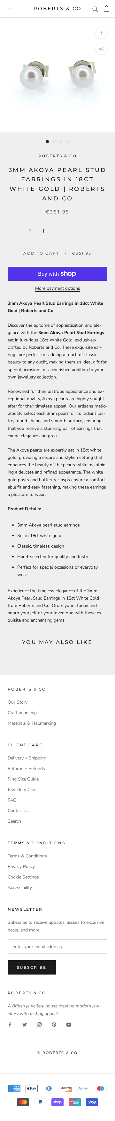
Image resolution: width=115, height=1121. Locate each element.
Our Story (17, 702)
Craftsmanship (22, 713)
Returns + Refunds (26, 769)
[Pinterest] (54, 1024)
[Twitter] (24, 1024)
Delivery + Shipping (27, 758)
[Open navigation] (9, 8)
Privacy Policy (21, 866)
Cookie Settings (23, 877)
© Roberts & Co (57, 1052)
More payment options (57, 288)
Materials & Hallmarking (32, 723)
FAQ (12, 800)
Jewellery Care (22, 790)
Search (14, 821)
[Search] (95, 8)
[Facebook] (10, 1024)
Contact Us (19, 811)
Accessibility (20, 888)
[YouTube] (68, 1024)
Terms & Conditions (27, 856)
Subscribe (32, 967)
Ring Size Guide (23, 779)
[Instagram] (39, 1024)
